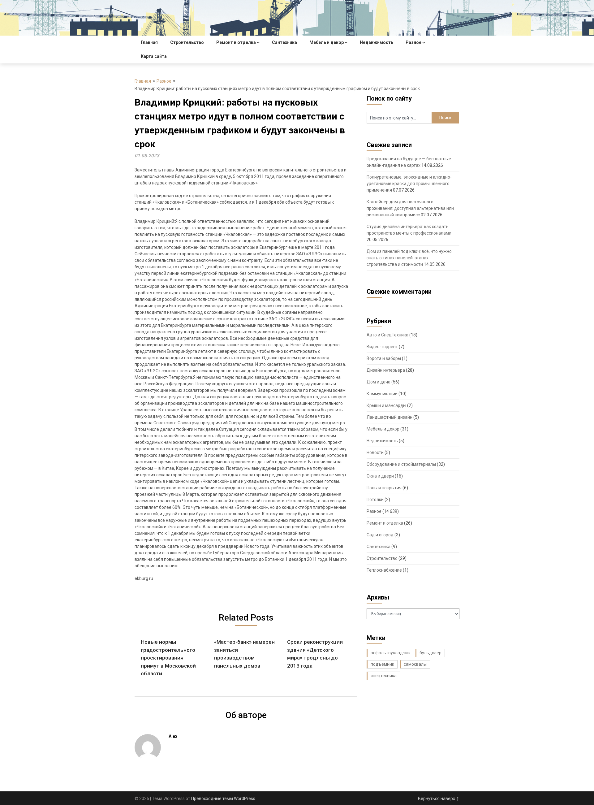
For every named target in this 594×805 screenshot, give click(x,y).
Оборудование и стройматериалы (401, 464)
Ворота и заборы (384, 358)
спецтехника (384, 675)
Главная (149, 42)
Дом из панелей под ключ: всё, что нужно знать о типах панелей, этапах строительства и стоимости (409, 258)
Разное (413, 42)
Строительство (187, 42)
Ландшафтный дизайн (389, 417)
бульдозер (430, 652)
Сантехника (284, 42)
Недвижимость (376, 42)
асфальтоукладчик (390, 652)
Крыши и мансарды (386, 405)
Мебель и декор (326, 42)
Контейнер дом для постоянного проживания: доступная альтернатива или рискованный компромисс (410, 208)
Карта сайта (154, 56)
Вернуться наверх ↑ (438, 798)
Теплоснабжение (384, 570)
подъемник (382, 664)
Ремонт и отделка (236, 42)
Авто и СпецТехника (387, 334)
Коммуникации (382, 393)
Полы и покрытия (384, 487)
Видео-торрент (382, 346)
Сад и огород (380, 534)
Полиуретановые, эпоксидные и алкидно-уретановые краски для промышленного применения (409, 184)
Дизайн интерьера (386, 370)
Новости (375, 452)
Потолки (375, 499)
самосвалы (415, 664)
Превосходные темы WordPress (223, 798)
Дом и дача (378, 381)
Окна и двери (380, 476)
